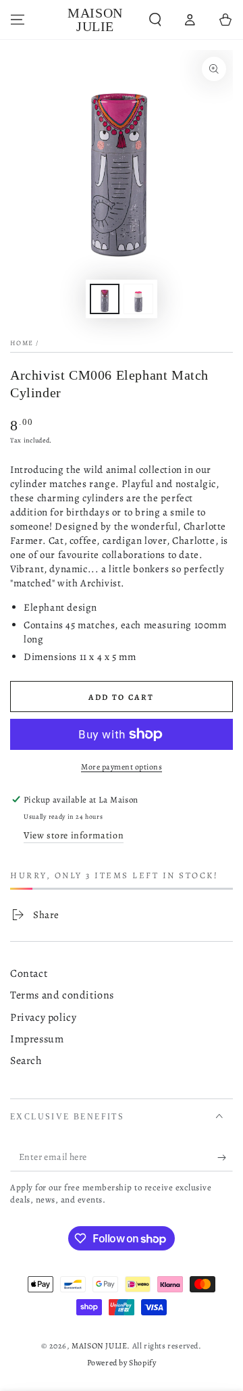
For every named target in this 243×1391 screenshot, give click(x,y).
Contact (28, 973)
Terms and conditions (62, 995)
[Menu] (17, 19)
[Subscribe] (225, 1158)
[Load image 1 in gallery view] (104, 299)
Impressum (36, 1039)
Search (26, 1060)
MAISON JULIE (99, 1345)
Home (21, 342)
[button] (155, 19)
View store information (74, 835)
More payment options (121, 766)
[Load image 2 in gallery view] (138, 299)
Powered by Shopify (122, 1362)
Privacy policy (43, 1017)
